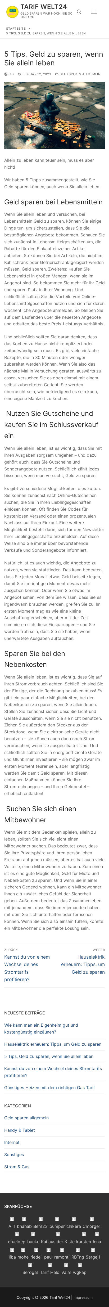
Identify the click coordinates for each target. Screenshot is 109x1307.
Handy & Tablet (19, 1130)
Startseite (16, 28)
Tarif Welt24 (43, 7)
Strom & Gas (16, 1166)
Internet (12, 1142)
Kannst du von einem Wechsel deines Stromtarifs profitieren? (53, 1072)
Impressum (83, 1297)
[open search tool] (79, 12)
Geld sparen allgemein (79, 74)
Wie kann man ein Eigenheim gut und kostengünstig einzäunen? (41, 1028)
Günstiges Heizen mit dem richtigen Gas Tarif (49, 1087)
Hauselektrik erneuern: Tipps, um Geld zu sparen (52, 1044)
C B (11, 74)
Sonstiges (14, 1154)
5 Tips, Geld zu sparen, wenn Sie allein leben (48, 1056)
